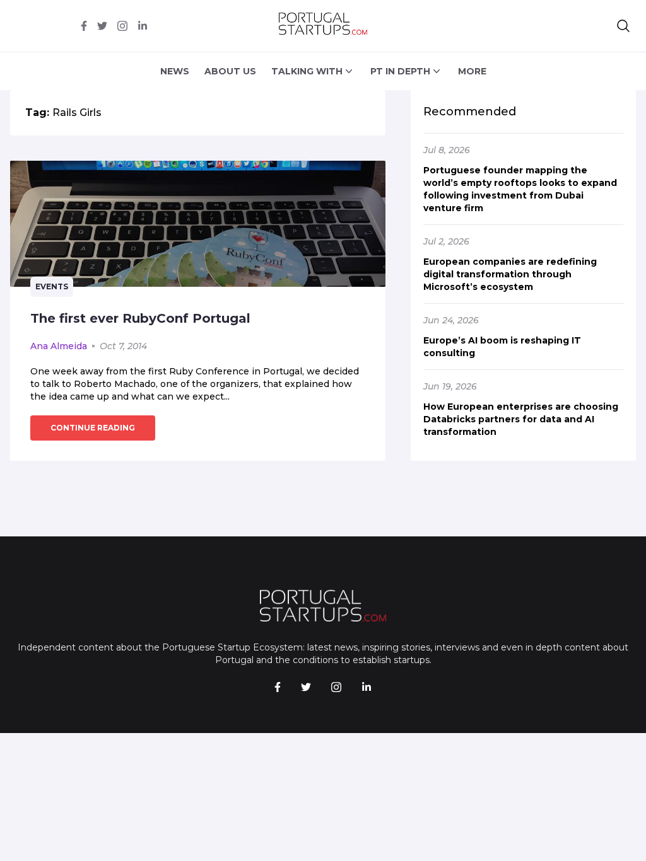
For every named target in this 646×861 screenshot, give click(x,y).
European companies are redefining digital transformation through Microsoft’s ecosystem (510, 274)
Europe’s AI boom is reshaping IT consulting (502, 347)
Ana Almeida (58, 346)
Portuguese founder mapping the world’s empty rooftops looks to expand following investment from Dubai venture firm (520, 189)
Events (51, 286)
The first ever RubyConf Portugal (140, 318)
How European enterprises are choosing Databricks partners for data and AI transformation (520, 419)
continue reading (92, 427)
